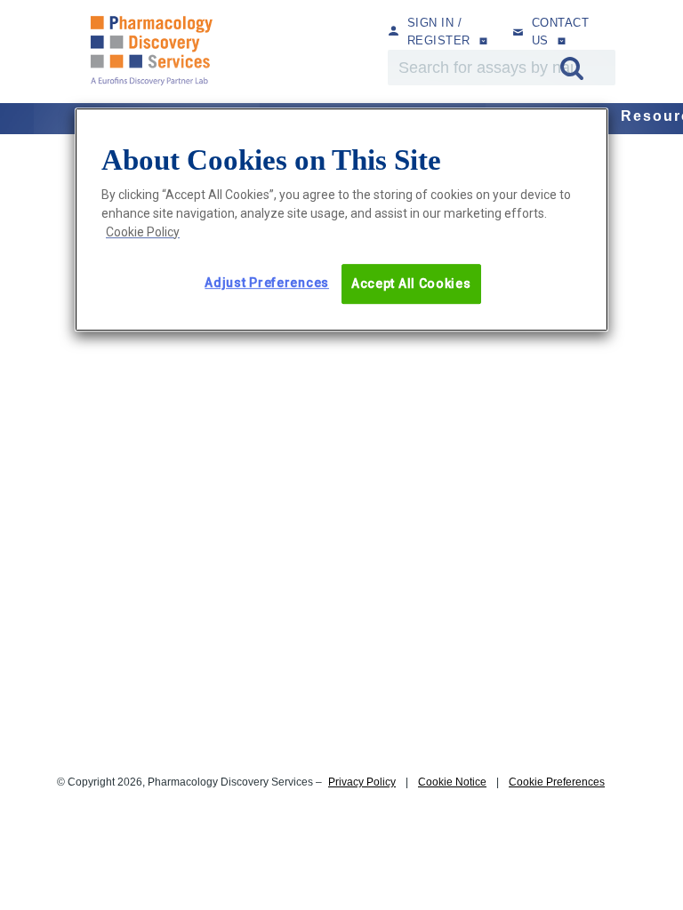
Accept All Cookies (411, 283)
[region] (341, 220)
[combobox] (501, 67)
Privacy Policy (362, 782)
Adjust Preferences (267, 282)
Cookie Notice (452, 782)
